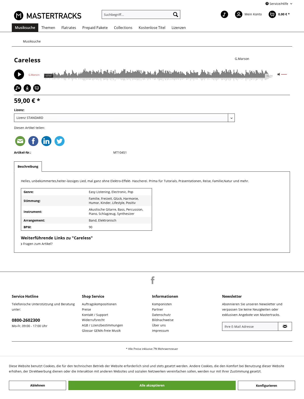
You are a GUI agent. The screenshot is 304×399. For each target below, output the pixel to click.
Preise (86, 309)
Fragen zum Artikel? (37, 244)
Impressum (160, 330)
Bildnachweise (163, 320)
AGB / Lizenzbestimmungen (102, 325)
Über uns (159, 325)
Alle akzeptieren (152, 385)
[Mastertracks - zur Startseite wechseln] (47, 15)
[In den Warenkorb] (37, 88)
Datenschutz (161, 315)
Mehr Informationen (277, 371)
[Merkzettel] (224, 14)
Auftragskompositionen (99, 304)
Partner (157, 309)
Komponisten (162, 304)
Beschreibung (28, 166)
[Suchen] (175, 14)
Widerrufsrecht (93, 320)
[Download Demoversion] (28, 90)
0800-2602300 (26, 320)
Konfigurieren (266, 385)
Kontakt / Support (95, 315)
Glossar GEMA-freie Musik (101, 330)
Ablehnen (37, 385)
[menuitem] (141, 14)
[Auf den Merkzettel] (18, 88)
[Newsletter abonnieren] (285, 326)
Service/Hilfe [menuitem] (279, 4)
